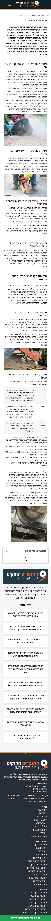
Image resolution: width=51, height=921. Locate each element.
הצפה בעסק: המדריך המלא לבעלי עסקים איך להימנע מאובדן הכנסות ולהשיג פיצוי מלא (25, 669)
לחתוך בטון (38, 103)
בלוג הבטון (38, 15)
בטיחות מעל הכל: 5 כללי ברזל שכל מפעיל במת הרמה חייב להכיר (25, 641)
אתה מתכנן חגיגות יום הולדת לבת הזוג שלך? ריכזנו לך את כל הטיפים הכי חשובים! (25, 710)
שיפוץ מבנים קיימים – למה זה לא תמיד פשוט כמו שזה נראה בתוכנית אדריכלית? (25, 684)
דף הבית (46, 15)
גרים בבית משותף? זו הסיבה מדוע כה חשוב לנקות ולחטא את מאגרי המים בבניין (25, 697)
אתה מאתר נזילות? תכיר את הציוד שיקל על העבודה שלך (25, 724)
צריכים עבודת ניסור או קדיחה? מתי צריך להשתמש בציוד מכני (25, 737)
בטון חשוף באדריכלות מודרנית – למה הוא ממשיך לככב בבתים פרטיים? (25, 615)
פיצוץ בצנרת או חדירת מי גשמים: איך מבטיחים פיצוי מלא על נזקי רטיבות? (25, 628)
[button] (10, 4)
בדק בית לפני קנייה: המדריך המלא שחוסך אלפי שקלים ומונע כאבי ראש (25, 654)
